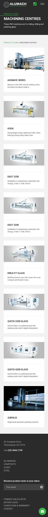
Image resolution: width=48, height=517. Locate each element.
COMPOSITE (10, 464)
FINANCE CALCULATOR (15, 499)
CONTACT (8, 509)
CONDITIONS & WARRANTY (17, 505)
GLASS (7, 467)
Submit (41, 487)
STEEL (7, 470)
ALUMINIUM (9, 461)
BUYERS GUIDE (11, 502)
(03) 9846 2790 (15, 450)
